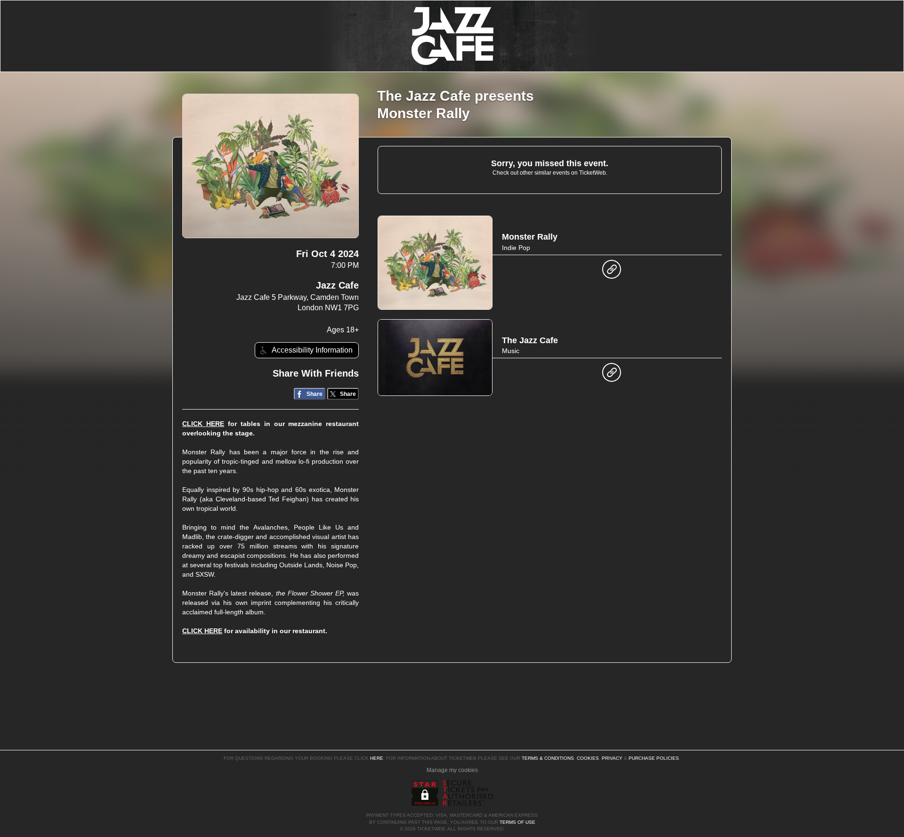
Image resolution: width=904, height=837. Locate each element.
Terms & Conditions (548, 758)
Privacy (612, 758)
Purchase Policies (654, 758)
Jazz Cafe (337, 285)
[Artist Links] (611, 271)
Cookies (588, 758)
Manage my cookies (452, 770)
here (376, 758)
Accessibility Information (312, 350)
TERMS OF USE (517, 822)
